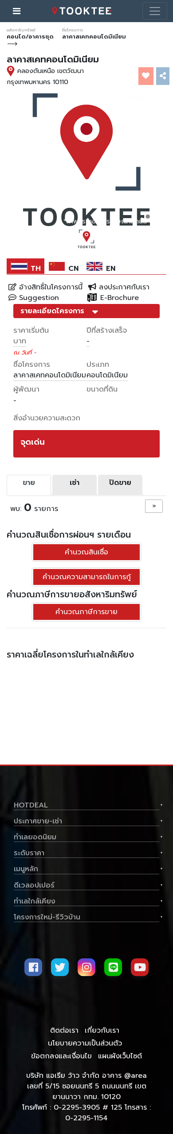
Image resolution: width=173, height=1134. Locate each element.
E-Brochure (118, 297)
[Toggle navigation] (154, 11)
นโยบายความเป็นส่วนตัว (85, 1043)
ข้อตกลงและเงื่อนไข (61, 1056)
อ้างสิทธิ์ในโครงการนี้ (49, 287)
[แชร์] (162, 76)
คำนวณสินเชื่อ (86, 552)
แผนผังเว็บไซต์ (120, 1056)
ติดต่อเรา (64, 1030)
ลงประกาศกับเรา (122, 287)
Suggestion (37, 297)
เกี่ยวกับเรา (102, 1030)
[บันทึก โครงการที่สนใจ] (145, 76)
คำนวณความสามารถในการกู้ (87, 577)
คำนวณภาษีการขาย (86, 612)
